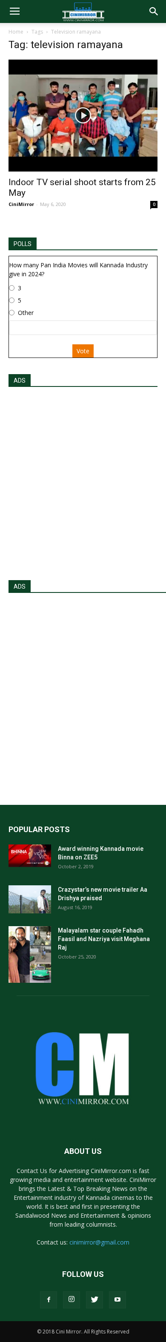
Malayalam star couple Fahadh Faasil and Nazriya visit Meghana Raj (104, 939)
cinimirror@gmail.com (99, 1242)
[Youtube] (117, 1299)
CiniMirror (21, 204)
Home (16, 31)
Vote (83, 351)
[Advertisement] (83, 481)
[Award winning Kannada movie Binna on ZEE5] (30, 855)
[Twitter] (94, 1299)
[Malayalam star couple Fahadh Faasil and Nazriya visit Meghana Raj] (30, 954)
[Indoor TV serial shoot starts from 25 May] (83, 116)
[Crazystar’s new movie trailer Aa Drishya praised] (30, 899)
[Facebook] (48, 1299)
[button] (154, 11)
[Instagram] (71, 1299)
